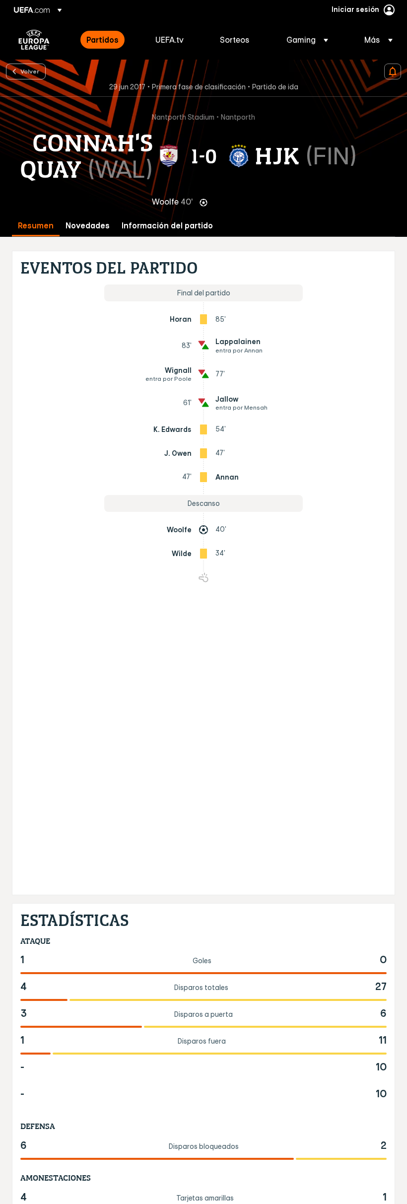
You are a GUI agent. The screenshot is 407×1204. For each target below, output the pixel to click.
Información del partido (167, 225)
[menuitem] (108, 39)
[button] (307, 39)
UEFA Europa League (34, 40)
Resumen (36, 225)
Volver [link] (29, 71)
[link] (102, 39)
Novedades (88, 225)
